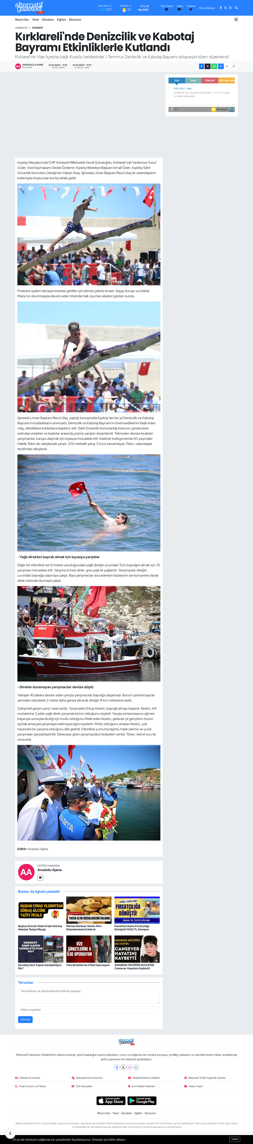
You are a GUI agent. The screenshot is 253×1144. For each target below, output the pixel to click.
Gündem (48, 20)
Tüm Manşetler (84, 1086)
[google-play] (142, 1100)
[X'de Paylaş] (207, 66)
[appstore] (111, 1100)
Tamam (234, 1139)
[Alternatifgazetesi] (30, 8)
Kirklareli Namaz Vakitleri (146, 1078)
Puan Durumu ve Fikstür (32, 1086)
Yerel (35, 20)
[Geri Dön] (10, 1133)
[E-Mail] (40, 878)
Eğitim (61, 20)
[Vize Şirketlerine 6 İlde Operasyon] (89, 949)
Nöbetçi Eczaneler (29, 1078)
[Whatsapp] (136, 1067)
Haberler (21, 27)
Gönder (25, 1019)
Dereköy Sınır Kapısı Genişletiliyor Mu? (40, 966)
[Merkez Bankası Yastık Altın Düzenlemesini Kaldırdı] (89, 910)
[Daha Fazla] (221, 66)
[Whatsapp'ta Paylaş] (214, 66)
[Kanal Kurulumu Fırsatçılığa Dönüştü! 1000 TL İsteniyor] (137, 910)
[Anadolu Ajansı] (26, 872)
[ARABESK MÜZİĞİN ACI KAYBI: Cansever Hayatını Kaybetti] (137, 949)
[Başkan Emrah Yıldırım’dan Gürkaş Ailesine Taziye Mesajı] (40, 910)
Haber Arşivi (196, 1086)
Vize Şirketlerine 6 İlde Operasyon (88, 965)
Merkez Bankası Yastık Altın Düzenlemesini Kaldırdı (84, 927)
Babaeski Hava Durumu (89, 1078)
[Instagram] (130, 1067)
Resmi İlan (22, 20)
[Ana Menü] (236, 19)
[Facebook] (117, 1067)
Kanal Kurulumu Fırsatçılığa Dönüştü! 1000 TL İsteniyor (131, 927)
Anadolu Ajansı (50, 870)
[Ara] (236, 8)
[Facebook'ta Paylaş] (201, 66)
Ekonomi (75, 20)
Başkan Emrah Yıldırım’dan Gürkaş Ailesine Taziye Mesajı (40, 927)
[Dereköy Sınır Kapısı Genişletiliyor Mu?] (40, 949)
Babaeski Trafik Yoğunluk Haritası (207, 1078)
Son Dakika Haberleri (143, 1086)
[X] (123, 1067)
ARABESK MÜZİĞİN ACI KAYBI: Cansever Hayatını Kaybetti (134, 966)
